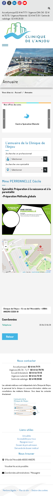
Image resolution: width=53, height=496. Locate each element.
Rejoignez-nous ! (26, 442)
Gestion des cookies (40, 490)
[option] (26, 118)
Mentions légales (9, 490)
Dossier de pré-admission (26, 445)
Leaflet (23, 272)
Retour (10, 336)
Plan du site (24, 490)
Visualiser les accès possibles (16, 466)
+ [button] (6, 242)
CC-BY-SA (47, 272)
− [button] (6, 246)
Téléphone (26, 325)
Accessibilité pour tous (26, 438)
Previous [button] (4, 119)
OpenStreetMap (35, 272)
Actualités (26, 435)
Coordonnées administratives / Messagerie (22, 472)
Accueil (18, 92)
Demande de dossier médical (26, 448)
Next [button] (49, 119)
